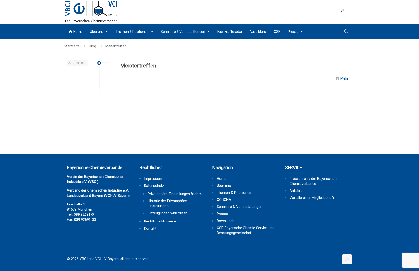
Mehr (344, 78)
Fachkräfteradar (229, 31)
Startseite (72, 46)
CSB (277, 31)
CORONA (224, 199)
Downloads (225, 221)
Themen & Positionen (132, 31)
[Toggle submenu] (341, 21)
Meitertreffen (116, 46)
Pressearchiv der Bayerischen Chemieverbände (313, 181)
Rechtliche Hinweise (160, 221)
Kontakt (150, 228)
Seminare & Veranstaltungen (183, 31)
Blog (92, 46)
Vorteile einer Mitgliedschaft (312, 198)
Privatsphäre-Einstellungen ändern (175, 194)
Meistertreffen (138, 66)
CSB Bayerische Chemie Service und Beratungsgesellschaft (245, 230)
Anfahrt (296, 191)
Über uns (97, 31)
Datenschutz (154, 185)
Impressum (153, 178)
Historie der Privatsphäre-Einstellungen (168, 203)
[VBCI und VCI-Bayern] (91, 12)
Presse (293, 31)
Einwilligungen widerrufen (167, 213)
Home (78, 31)
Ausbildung (258, 31)
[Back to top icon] (347, 259)
